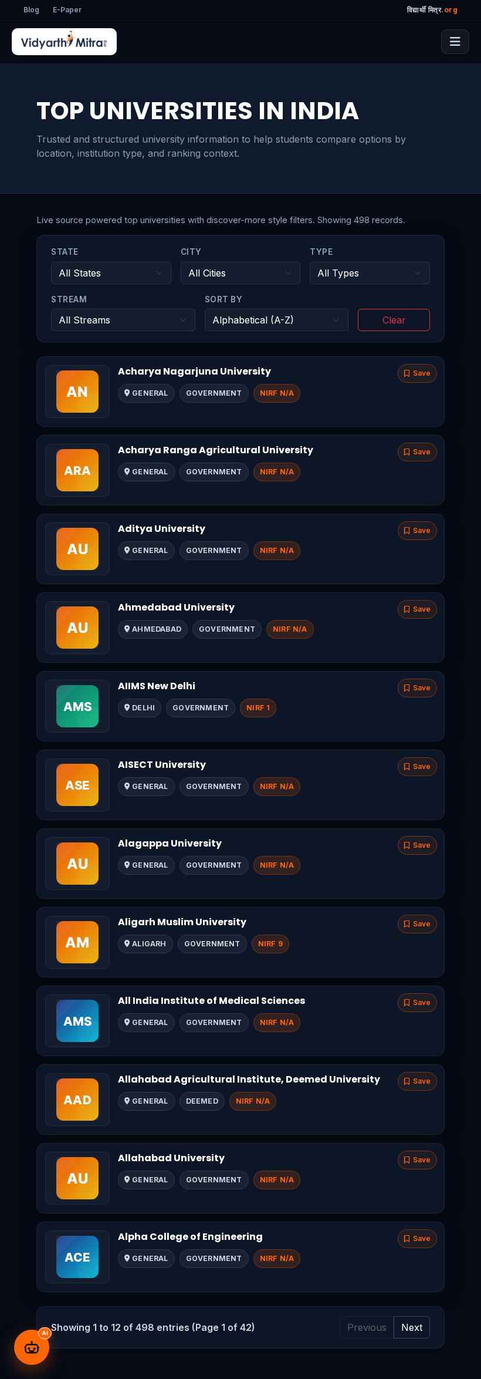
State (65, 252)
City (191, 252)
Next (411, 1327)
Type (321, 252)
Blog (31, 9)
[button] (417, 373)
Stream (69, 299)
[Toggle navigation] (455, 41)
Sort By (224, 299)
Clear (394, 320)
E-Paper (67, 9)
